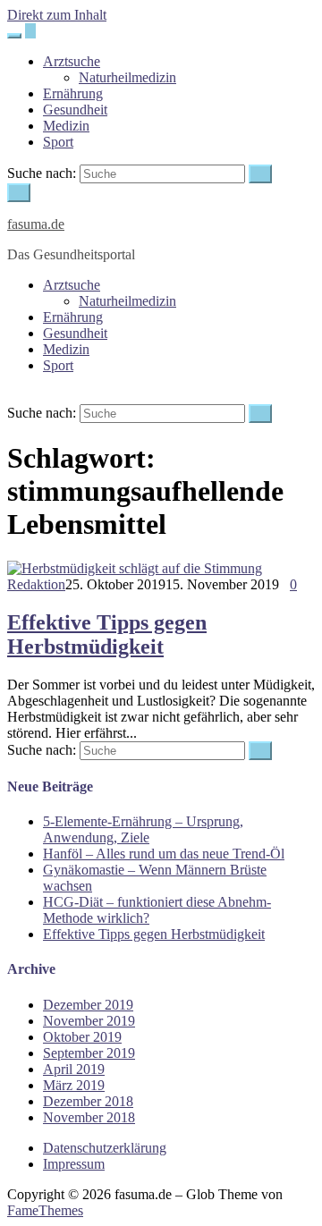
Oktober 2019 (82, 1036)
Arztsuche (71, 61)
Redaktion (36, 584)
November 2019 (89, 1020)
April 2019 (74, 1069)
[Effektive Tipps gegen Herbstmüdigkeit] (134, 568)
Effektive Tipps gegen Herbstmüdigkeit (107, 634)
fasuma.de (35, 224)
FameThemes (45, 1210)
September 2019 (89, 1053)
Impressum (74, 1163)
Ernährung (73, 93)
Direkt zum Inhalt (56, 14)
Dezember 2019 (88, 1004)
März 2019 (74, 1085)
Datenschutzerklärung (104, 1147)
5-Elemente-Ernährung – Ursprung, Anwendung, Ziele (143, 829)
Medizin (66, 125)
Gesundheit (75, 109)
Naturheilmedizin (127, 77)
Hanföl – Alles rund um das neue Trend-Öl (163, 853)
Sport (58, 141)
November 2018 (89, 1117)
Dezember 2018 (88, 1101)
